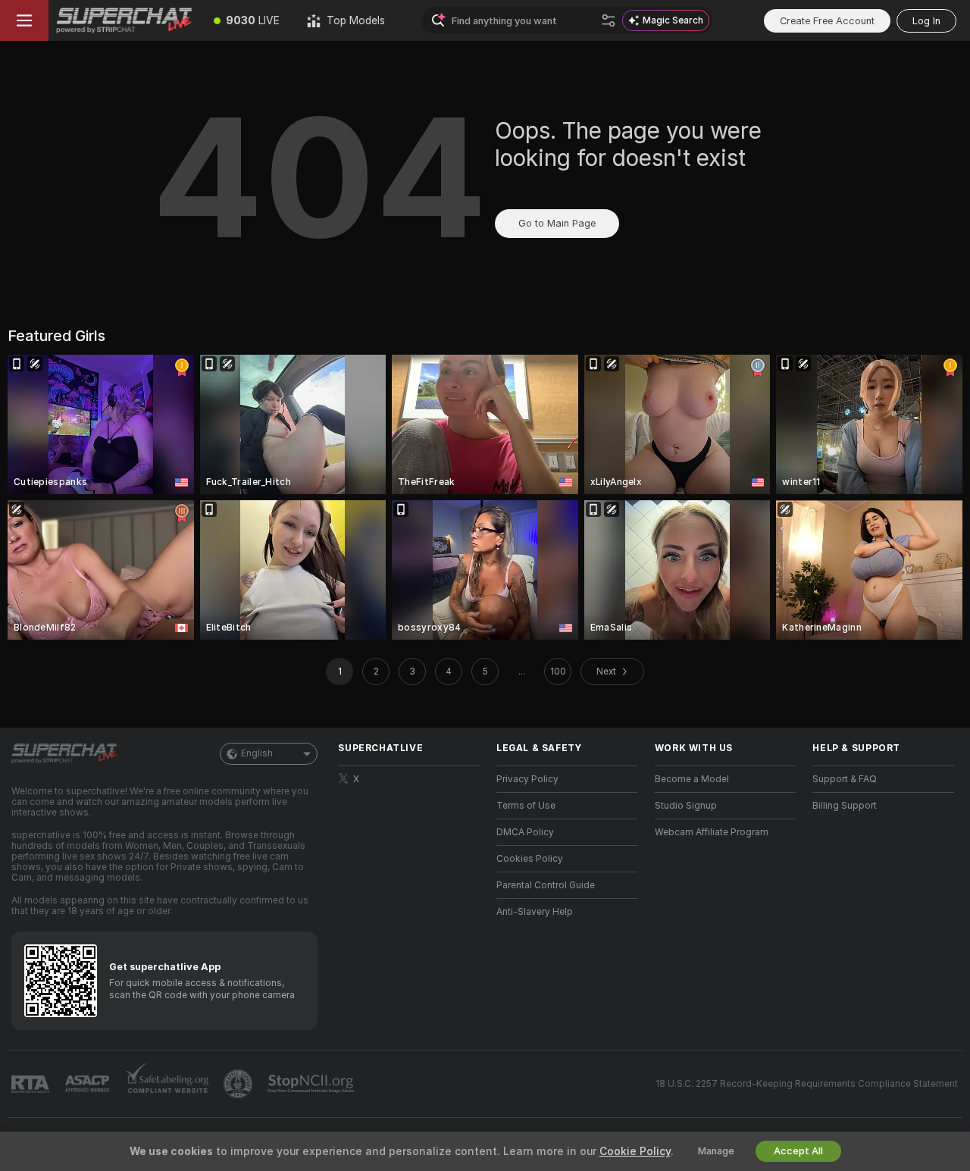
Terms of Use (525, 805)
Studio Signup (686, 805)
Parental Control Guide (545, 885)
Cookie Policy (635, 1151)
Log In (926, 21)
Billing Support (844, 805)
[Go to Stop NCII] (312, 1084)
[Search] (608, 20)
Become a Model (692, 779)
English (257, 753)
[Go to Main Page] (124, 20)
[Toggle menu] (24, 20)
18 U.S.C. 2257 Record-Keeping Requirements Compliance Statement (807, 1084)
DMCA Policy (525, 832)
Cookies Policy (529, 858)
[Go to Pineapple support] (239, 1083)
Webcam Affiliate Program (711, 832)
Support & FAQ (844, 779)
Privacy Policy (527, 779)
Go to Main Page (557, 223)
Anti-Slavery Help (534, 911)
